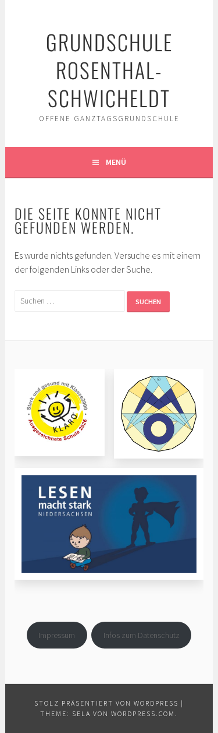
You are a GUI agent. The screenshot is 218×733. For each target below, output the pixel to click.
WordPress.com (143, 713)
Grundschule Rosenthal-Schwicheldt (109, 69)
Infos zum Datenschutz (141, 635)
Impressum (56, 635)
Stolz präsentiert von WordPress (106, 703)
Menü (116, 162)
